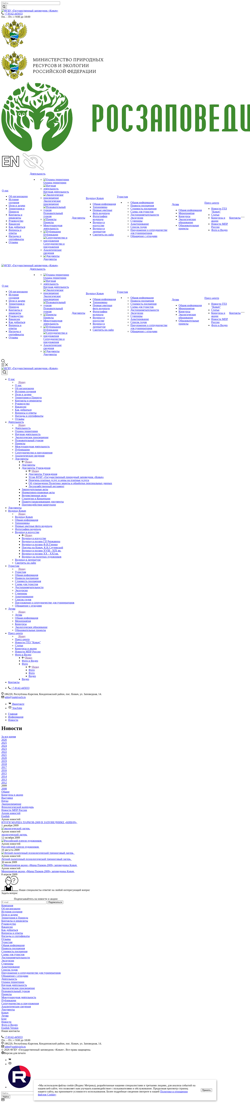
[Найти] (4, 7)
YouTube (17, 708)
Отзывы (13, 242)
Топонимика (100, 207)
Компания (7, 905)
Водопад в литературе (99, 230)
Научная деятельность (56, 191)
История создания (14, 201)
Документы (50, 259)
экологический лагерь (14, 834)
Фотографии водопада (100, 218)
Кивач (5, 1012)
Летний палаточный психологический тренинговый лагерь (36, 859)
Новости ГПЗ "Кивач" (219, 210)
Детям (175, 204)
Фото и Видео (219, 230)
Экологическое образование (187, 221)
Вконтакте (18, 704)
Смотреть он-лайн (103, 234)
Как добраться (17, 226)
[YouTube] (10, 1064)
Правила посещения (142, 205)
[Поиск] (4, 372)
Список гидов (138, 226)
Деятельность (37, 173)
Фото (32, 670)
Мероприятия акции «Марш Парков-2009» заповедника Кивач (38, 871)
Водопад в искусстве (99, 224)
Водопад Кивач (95, 198)
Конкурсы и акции (218, 219)
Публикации (50, 234)
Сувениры (136, 220)
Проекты (48, 222)
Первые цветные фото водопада (102, 212)
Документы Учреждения (43, 474)
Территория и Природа (16, 210)
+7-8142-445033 (13, 13)
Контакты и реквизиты (15, 216)
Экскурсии (136, 217)
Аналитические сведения (52, 251)
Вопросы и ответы (15, 232)
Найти (6, 1097)
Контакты (235, 217)
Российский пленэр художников (20, 846)
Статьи (215, 214)
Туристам (122, 196)
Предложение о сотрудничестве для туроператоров (148, 232)
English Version (9, 1027)
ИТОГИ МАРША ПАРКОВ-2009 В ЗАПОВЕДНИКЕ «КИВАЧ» (39, 822)
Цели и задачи (17, 205)
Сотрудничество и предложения (54, 245)
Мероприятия (186, 213)
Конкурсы (184, 216)
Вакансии (14, 223)
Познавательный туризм (15, 991)
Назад (22, 382)
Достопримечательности (144, 214)
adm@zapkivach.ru (15, 697)
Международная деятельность (52, 227)
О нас (5, 190)
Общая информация (104, 204)
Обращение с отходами (143, 236)
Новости (6, 1021)
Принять (206, 1090)
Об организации (18, 196)
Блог (4, 1018)
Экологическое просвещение (52, 202)
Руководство (16, 220)
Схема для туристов (142, 211)
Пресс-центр (211, 202)
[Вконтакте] (10, 1059)
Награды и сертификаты (16, 238)
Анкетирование (139, 223)
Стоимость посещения (143, 208)
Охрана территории (54, 182)
